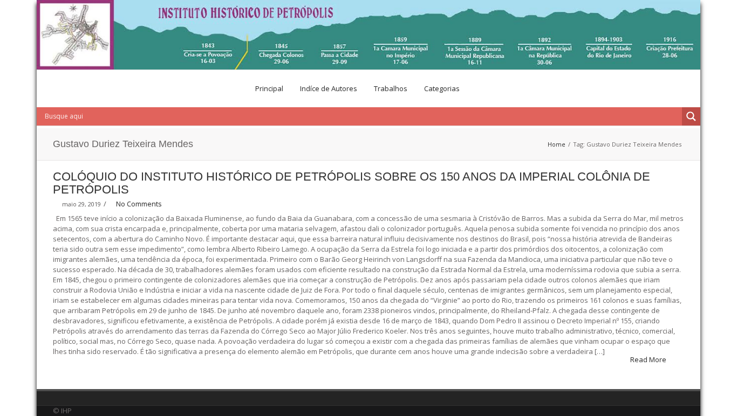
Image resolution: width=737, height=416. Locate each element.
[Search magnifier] (691, 116)
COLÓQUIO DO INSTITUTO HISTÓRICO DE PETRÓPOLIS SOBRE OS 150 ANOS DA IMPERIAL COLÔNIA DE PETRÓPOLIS (351, 183)
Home (556, 144)
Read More (649, 359)
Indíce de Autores (328, 88)
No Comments (139, 204)
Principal (269, 88)
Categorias (442, 88)
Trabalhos (390, 88)
